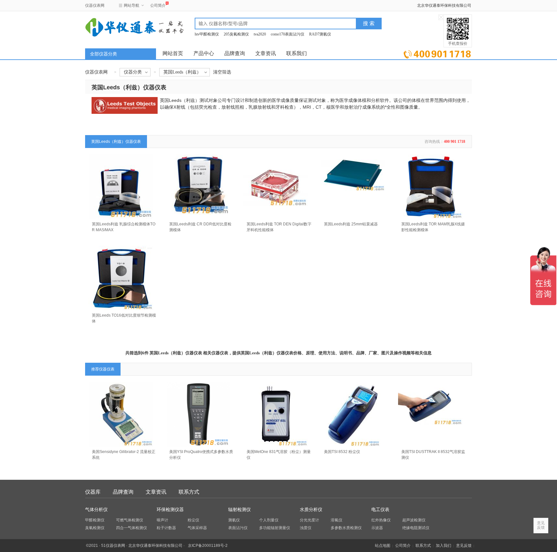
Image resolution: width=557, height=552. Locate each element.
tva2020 (260, 34)
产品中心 (203, 53)
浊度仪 (305, 528)
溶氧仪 (336, 520)
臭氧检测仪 (94, 528)
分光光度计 (309, 520)
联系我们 (296, 53)
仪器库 (93, 492)
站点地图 (382, 545)
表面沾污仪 (238, 528)
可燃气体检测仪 (129, 520)
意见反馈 (464, 545)
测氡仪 (234, 520)
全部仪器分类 (103, 54)
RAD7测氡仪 (320, 34)
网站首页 (172, 53)
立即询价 (437, 53)
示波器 (377, 528)
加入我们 (443, 545)
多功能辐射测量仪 (274, 528)
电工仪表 (380, 509)
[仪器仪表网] (119, 26)
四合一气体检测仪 (131, 528)
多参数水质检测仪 (346, 528)
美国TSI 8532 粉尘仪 (342, 451)
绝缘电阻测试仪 (415, 528)
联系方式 (189, 492)
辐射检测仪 (239, 509)
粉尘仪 (193, 520)
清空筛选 (222, 72)
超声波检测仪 (413, 520)
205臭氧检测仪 (236, 34)
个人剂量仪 (268, 520)
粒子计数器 (166, 528)
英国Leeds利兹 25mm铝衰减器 (351, 224)
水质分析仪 (311, 509)
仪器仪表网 (94, 5)
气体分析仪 (96, 509)
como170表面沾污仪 (287, 34)
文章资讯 (265, 53)
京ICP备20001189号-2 (208, 545)
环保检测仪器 (170, 509)
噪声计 (162, 520)
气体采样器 (197, 528)
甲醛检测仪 (94, 520)
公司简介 (158, 5)
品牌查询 (234, 53)
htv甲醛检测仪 (207, 34)
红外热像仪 (381, 520)
